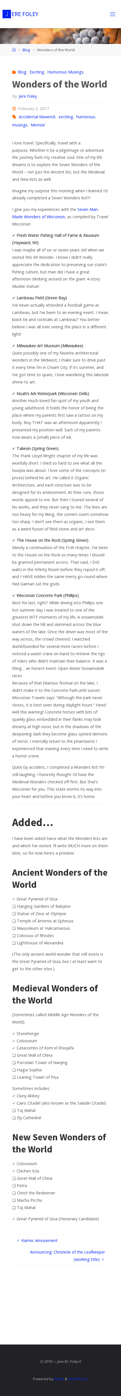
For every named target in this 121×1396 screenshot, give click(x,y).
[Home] (14, 49)
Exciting (37, 72)
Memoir (38, 125)
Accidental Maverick (37, 116)
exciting (66, 116)
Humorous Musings (65, 72)
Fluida (58, 1378)
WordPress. (78, 1378)
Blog (26, 49)
